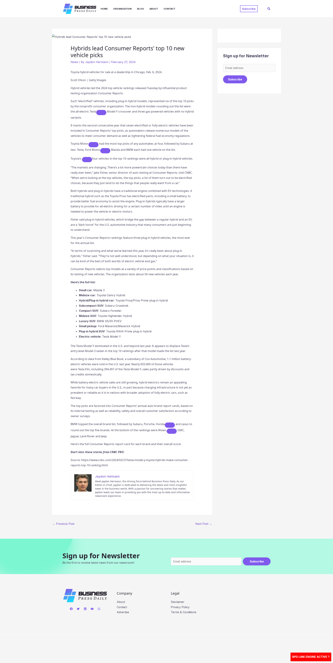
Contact (169, 8)
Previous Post (63, 523)
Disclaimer (177, 602)
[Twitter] (78, 608)
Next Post (203, 523)
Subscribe (235, 79)
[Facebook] (71, 608)
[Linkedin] (85, 608)
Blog (140, 8)
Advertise (123, 612)
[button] (249, 8)
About (154, 8)
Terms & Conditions (183, 612)
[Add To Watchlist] (101, 112)
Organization (122, 8)
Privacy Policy (180, 607)
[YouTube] (92, 608)
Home (104, 8)
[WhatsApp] (99, 608)
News (74, 62)
